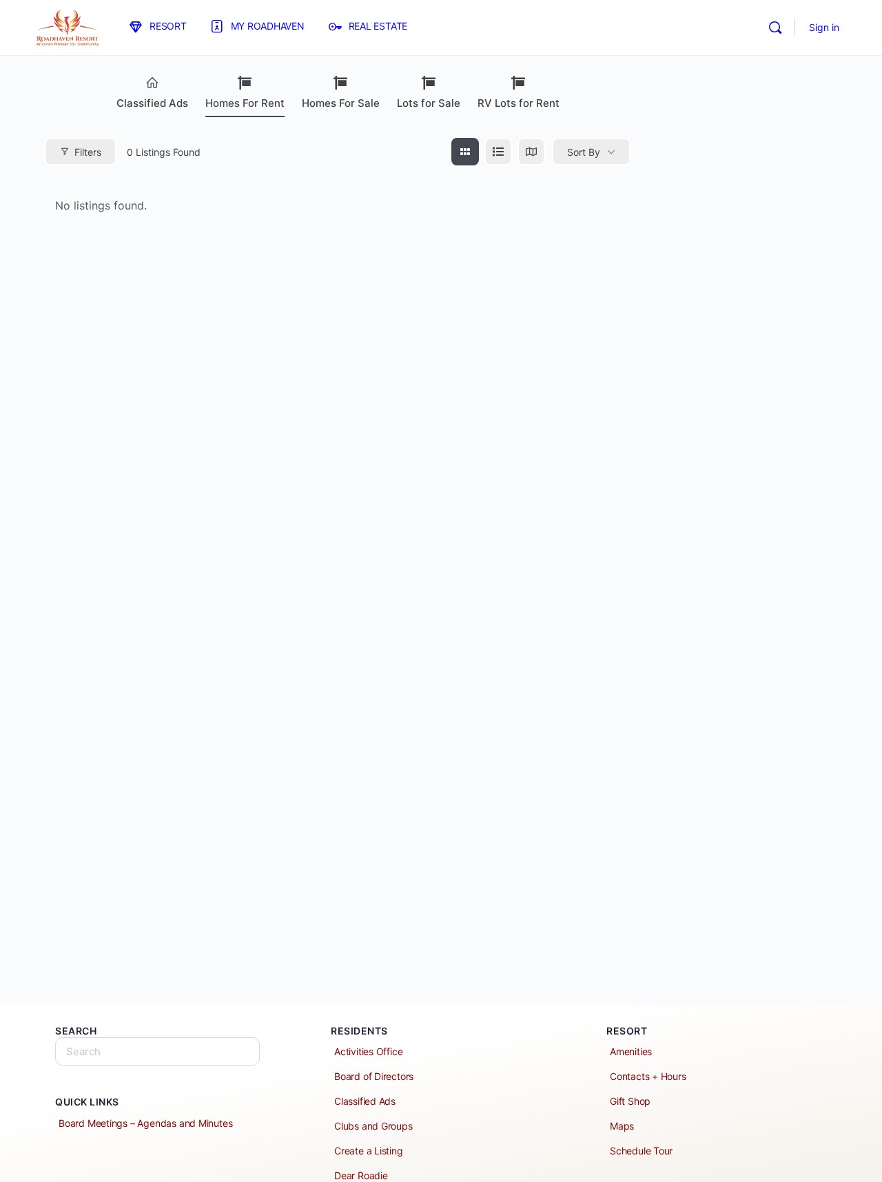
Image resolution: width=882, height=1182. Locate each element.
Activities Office (368, 1051)
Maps (622, 1126)
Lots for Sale (428, 103)
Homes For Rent (245, 103)
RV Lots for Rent (519, 103)
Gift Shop (630, 1101)
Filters (87, 152)
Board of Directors (373, 1076)
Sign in (824, 27)
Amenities (631, 1051)
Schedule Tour (641, 1150)
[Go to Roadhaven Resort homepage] (67, 27)
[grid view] (465, 151)
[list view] (498, 151)
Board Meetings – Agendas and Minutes (145, 1123)
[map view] (531, 151)
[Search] (775, 27)
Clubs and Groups (373, 1126)
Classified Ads (152, 103)
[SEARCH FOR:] (157, 1051)
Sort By (583, 152)
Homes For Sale (341, 103)
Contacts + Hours (648, 1076)
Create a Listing (368, 1150)
